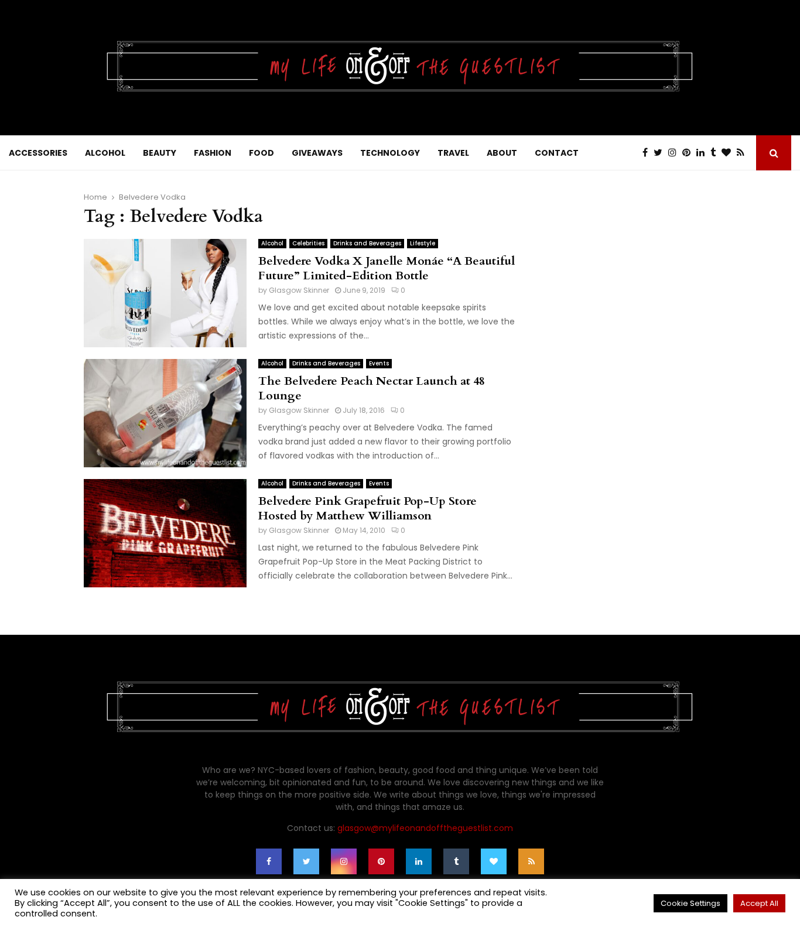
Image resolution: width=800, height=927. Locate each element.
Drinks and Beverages (367, 243)
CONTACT (557, 153)
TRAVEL (453, 153)
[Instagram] (675, 153)
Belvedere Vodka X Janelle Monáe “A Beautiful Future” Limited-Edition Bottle (386, 268)
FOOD (261, 153)
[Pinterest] (689, 153)
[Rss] (743, 153)
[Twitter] (661, 153)
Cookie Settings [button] (690, 903)
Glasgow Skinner (299, 290)
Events (379, 363)
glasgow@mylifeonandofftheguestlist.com (425, 828)
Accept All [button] (759, 903)
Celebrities (308, 243)
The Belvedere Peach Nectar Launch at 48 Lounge (371, 388)
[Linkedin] (703, 153)
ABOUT (502, 153)
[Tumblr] (716, 153)
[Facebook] (648, 153)
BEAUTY (159, 153)
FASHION (212, 153)
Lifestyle (422, 243)
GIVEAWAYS (317, 153)
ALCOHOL (105, 153)
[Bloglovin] (729, 153)
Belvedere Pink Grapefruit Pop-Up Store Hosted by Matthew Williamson (367, 508)
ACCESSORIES (38, 153)
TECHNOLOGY (390, 153)
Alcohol (272, 243)
